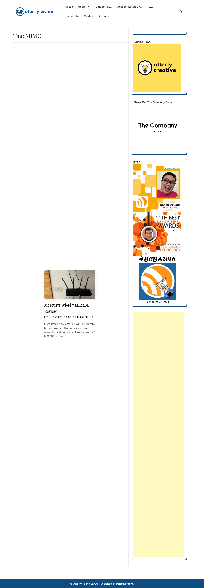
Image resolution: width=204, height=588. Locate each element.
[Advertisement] (158, 434)
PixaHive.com (124, 583)
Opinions (103, 16)
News (150, 6)
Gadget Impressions (129, 6)
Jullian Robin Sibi (84, 317)
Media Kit (83, 6)
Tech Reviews (103, 6)
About (69, 6)
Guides (88, 16)
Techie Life (72, 16)
